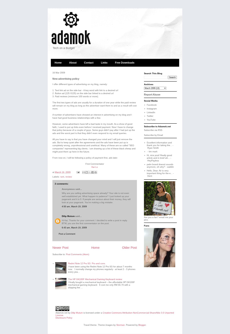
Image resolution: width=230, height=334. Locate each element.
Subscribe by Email (153, 135)
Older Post (129, 247)
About (73, 62)
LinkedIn (151, 112)
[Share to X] (89, 172)
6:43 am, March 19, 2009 (74, 227)
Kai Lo (95, 167)
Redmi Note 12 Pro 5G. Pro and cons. (87, 263)
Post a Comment (67, 234)
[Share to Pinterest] (95, 172)
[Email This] (83, 172)
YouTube (151, 119)
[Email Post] (78, 172)
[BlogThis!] (86, 172)
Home (58, 62)
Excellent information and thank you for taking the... (159, 143)
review (68, 176)
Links (104, 62)
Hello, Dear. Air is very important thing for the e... (159, 172)
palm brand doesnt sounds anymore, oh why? (160, 165)
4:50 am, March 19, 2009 (74, 206)
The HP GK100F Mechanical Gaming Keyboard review (95, 279)
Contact (88, 62)
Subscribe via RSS (153, 130)
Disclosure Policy (64, 317)
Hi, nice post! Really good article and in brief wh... (159, 156)
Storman (120, 325)
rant (62, 176)
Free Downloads (124, 62)
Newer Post (60, 247)
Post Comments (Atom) (77, 254)
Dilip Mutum (68, 216)
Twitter (150, 116)
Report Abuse (152, 94)
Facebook (152, 105)
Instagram (152, 108)
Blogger (142, 325)
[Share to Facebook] (92, 172)
